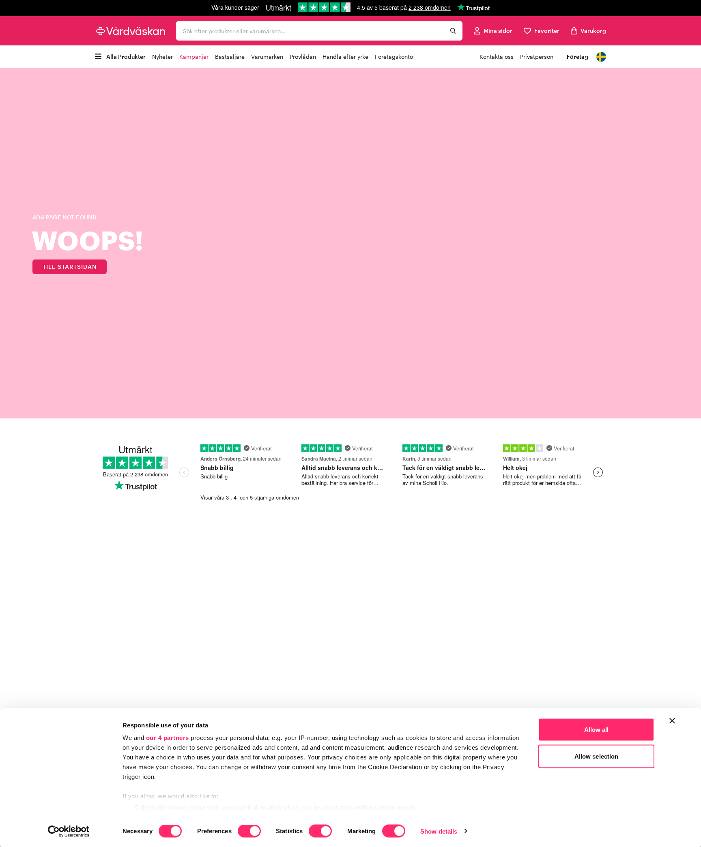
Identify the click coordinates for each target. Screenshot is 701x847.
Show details (438, 831)
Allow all (596, 729)
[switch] (249, 831)
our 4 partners (167, 737)
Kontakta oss (497, 56)
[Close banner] (672, 721)
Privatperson (536, 56)
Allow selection (596, 756)
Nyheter (162, 56)
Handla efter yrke (345, 56)
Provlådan (303, 56)
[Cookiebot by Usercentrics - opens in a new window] (68, 831)
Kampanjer (194, 56)
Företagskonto (394, 56)
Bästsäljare (230, 56)
